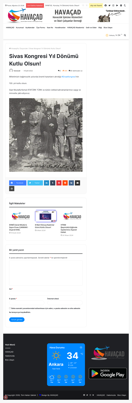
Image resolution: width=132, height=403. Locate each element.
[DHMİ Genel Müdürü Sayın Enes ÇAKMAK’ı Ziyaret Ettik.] (20, 216)
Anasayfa (15, 48)
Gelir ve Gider (91, 27)
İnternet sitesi (53, 299)
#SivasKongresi (68, 76)
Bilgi (100, 27)
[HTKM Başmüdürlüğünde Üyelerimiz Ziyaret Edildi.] (72, 216)
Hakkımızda (10, 356)
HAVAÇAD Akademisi (75, 27)
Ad (11, 289)
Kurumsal (20, 27)
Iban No (50, 27)
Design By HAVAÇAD (50, 395)
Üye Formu (40, 27)
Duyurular (24, 48)
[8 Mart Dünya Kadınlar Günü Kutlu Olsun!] (46, 216)
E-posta (13, 299)
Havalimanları (60, 27)
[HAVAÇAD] (66, 16)
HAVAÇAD (10, 27)
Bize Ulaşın (108, 27)
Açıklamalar (30, 27)
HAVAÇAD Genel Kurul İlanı (56, 5)
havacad (17, 71)
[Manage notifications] (6, 397)
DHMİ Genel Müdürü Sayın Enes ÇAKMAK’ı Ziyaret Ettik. (18, 227)
